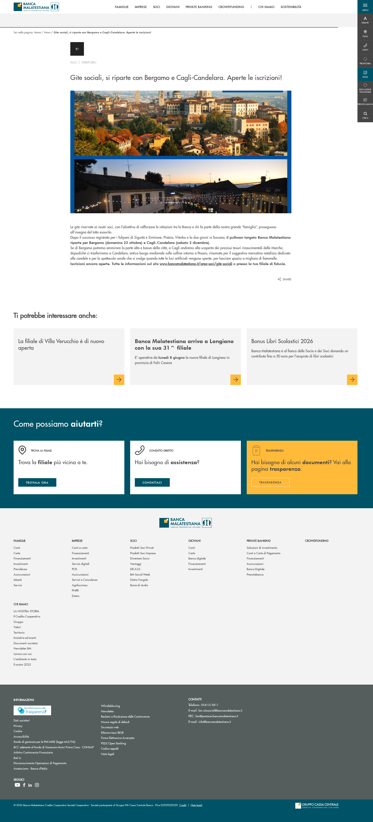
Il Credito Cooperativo (27, 616)
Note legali (122, 754)
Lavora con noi (23, 654)
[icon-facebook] (24, 785)
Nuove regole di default (130, 722)
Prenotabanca (255, 574)
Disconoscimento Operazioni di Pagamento (54, 763)
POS (74, 569)
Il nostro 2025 (22, 664)
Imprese (77, 540)
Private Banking (259, 540)
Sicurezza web (124, 727)
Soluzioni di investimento (262, 547)
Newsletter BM (22, 648)
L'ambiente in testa (25, 659)
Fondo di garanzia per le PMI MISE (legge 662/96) (54, 742)
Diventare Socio (139, 558)
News (47, 32)
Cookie (32, 731)
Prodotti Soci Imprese (143, 553)
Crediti (182, 805)
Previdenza (20, 569)
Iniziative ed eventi (25, 638)
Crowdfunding (317, 540)
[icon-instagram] (37, 785)
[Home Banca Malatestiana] (36, 7)
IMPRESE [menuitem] (141, 7)
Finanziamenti (22, 558)
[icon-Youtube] (17, 785)
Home (37, 32)
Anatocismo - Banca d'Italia (45, 768)
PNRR (75, 590)
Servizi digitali (80, 564)
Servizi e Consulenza (84, 579)
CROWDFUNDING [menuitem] (231, 7)
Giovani (194, 540)
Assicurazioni (22, 574)
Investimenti (21, 564)
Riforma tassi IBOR (127, 732)
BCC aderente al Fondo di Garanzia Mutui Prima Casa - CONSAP (54, 747)
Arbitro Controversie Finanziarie (48, 752)
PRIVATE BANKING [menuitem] (199, 7)
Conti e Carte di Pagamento (263, 553)
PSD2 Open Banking (128, 743)
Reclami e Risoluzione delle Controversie (140, 716)
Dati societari (36, 720)
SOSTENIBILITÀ (291, 7)
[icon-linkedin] (30, 785)
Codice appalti (124, 748)
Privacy (33, 726)
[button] (365, 7)
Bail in (32, 758)
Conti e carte (79, 547)
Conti (17, 547)
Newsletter (122, 711)
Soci (133, 540)
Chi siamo (21, 604)
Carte (17, 553)
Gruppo (18, 622)
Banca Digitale (255, 569)
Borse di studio (139, 585)
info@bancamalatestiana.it (215, 722)
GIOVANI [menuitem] (173, 7)
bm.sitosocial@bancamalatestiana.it (220, 710)
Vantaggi (135, 564)
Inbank (18, 579)
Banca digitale (197, 558)
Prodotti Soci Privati (142, 547)
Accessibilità (36, 736)
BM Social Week (140, 574)
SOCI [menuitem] (156, 7)
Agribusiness (80, 585)
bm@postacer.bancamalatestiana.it (217, 716)
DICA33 (135, 569)
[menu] (208, 7)
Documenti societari (26, 643)
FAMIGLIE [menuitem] (122, 7)
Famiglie (20, 540)
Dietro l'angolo (139, 579)
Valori (17, 627)
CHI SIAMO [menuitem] (266, 7)
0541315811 (210, 705)
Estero (75, 596)
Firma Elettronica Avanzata (132, 738)
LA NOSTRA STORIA (26, 611)
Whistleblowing (125, 706)
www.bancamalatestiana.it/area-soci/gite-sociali (196, 263)
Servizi (18, 585)
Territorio (19, 632)
